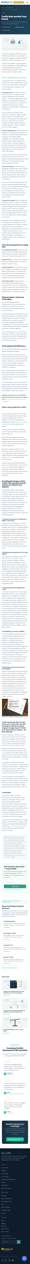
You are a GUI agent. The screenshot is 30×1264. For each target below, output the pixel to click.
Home (3, 7)
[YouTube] (12, 1260)
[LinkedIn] (9, 1260)
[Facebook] (2, 1260)
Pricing (3, 1182)
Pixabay (25, 716)
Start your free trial (10, 399)
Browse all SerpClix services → (10, 968)
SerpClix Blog (9, 7)
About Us (3, 1213)
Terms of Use (5, 1229)
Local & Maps (5, 1176)
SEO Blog (3, 1195)
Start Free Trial (18, 2)
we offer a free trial (16, 826)
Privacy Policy (5, 1231)
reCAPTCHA (9, 457)
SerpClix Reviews (5, 1207)
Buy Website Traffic (6, 1201)
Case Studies (5, 1173)
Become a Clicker (6, 1188)
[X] (6, 1260)
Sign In (3, 1220)
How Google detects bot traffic (14, 78)
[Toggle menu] (27, 2)
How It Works (4, 1168)
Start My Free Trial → (15, 1139)
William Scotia (20, 27)
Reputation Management (8, 1179)
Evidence (3, 1170)
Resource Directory (6, 1198)
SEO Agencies (5, 1185)
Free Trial (3, 1226)
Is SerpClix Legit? (5, 1210)
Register (3, 1223)
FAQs (13, 857)
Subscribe (15, 886)
